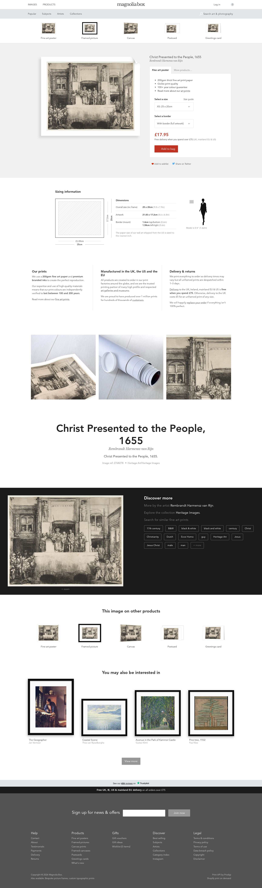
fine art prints (62, 299)
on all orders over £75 (131, 790)
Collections (76, 13)
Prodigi (227, 874)
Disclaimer (199, 858)
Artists (60, 13)
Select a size (174, 99)
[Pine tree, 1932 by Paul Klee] (211, 713)
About (34, 842)
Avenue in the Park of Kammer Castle (156, 739)
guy (203, 536)
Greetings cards (80, 858)
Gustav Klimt (142, 742)
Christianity (153, 536)
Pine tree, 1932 (197, 739)
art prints (185, 90)
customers (137, 300)
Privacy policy (200, 842)
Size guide (189, 99)
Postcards (77, 854)
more (198, 545)
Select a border (163, 116)
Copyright (198, 854)
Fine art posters (80, 838)
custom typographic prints (81, 878)
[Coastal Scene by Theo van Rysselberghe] (104, 717)
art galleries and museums (115, 290)
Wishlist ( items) (121, 846)
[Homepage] (131, 5)
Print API (216, 874)
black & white (188, 528)
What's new (78, 862)
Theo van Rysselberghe (93, 742)
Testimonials (37, 846)
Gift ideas (117, 842)
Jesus (237, 536)
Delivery (174, 289)
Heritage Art (220, 536)
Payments (36, 850)
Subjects (46, 13)
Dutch (170, 536)
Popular (32, 13)
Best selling (159, 838)
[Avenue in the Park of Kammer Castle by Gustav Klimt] (158, 713)
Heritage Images (188, 513)
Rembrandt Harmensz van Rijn (166, 60)
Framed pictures (80, 842)
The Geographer (38, 739)
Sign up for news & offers (96, 812)
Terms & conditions (203, 838)
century (233, 528)
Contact (35, 838)
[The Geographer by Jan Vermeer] (51, 707)
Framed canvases (81, 850)
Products (49, 4)
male (170, 545)
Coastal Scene (89, 739)
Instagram (158, 858)
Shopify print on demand (219, 878)
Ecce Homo (187, 536)
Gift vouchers (119, 838)
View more (131, 761)
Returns (35, 858)
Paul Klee (193, 742)
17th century (153, 528)
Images (32, 4)
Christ (248, 528)
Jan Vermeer (35, 742)
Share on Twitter (183, 163)
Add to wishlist (161, 163)
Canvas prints (79, 846)
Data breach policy (203, 850)
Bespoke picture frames (56, 878)
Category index (161, 854)
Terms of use (200, 846)
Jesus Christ (153, 545)
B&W (171, 528)
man (183, 545)
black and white (212, 528)
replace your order (197, 302)
